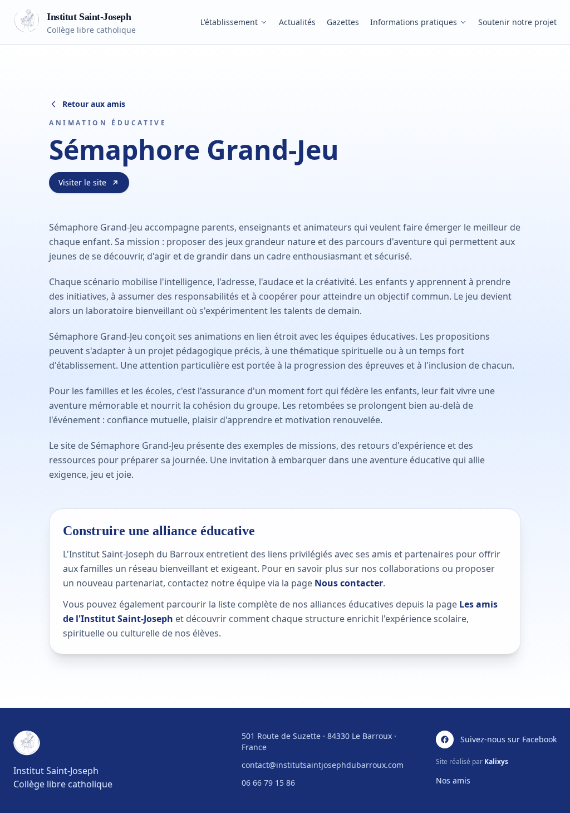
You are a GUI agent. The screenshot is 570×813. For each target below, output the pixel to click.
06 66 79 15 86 (268, 782)
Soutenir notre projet (517, 22)
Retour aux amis (93, 104)
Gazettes (343, 22)
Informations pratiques (413, 22)
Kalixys (496, 761)
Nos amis (453, 780)
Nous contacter (349, 583)
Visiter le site (82, 182)
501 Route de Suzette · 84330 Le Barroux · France (319, 741)
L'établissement (229, 22)
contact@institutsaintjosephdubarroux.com (323, 765)
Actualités (297, 22)
